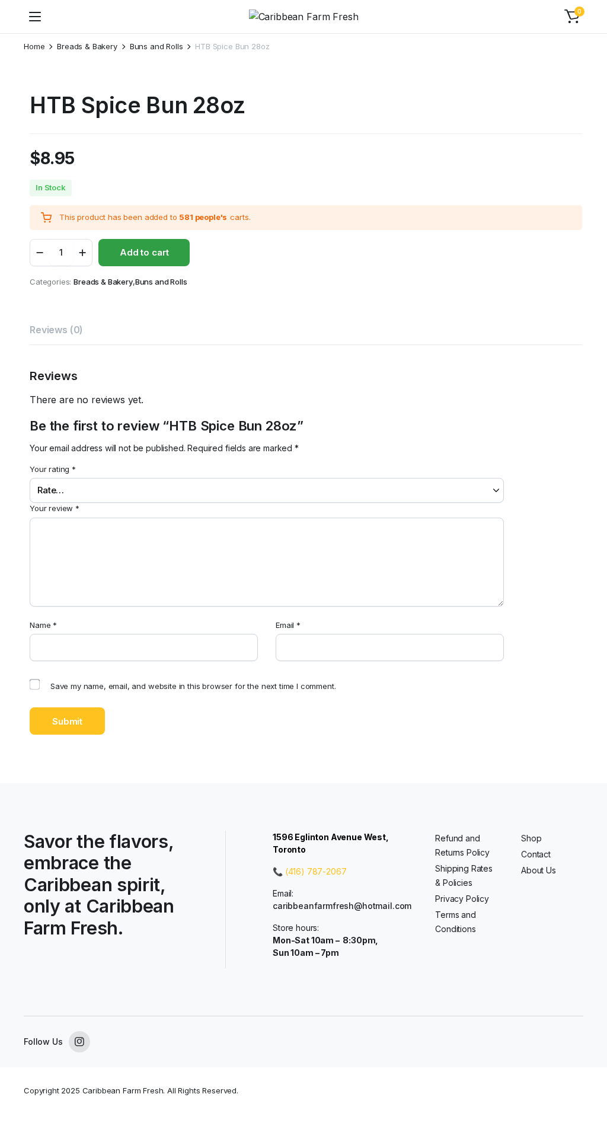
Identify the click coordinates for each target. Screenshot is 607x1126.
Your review (54, 508)
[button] (572, 16)
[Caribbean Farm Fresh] (304, 16)
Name (43, 625)
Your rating (53, 469)
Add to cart (144, 252)
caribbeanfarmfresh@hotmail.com (342, 906)
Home (34, 46)
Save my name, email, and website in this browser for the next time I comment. (193, 686)
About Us (538, 870)
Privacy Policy (462, 899)
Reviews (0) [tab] (56, 330)
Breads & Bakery (87, 46)
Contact (536, 854)
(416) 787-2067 (316, 871)
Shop (531, 838)
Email (288, 625)
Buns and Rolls (156, 46)
